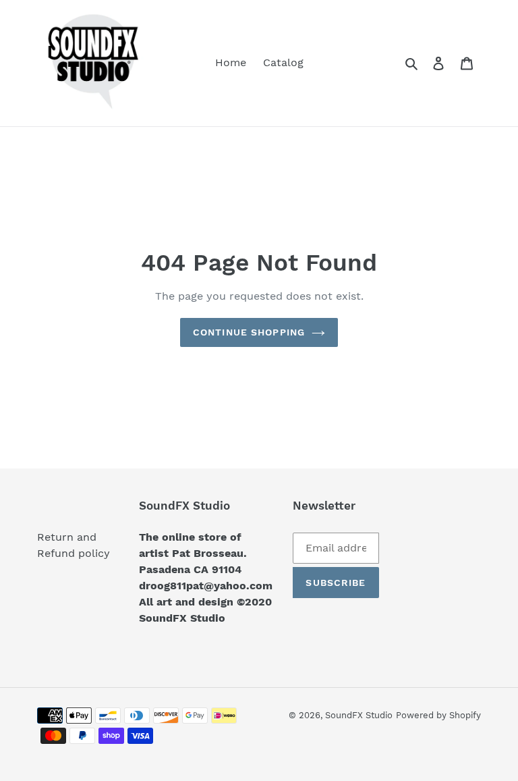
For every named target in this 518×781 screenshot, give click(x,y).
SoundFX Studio (359, 715)
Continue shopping (249, 332)
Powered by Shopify (438, 715)
